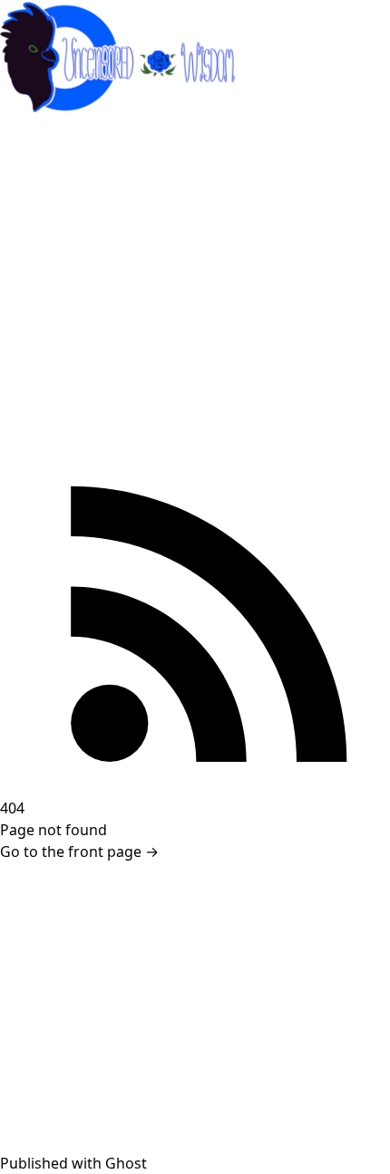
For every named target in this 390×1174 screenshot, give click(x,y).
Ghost (126, 1163)
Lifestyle (39, 317)
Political (37, 281)
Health (33, 353)
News (30, 389)
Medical (37, 245)
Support (39, 172)
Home (32, 136)
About (32, 208)
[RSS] (195, 602)
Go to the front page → (79, 851)
